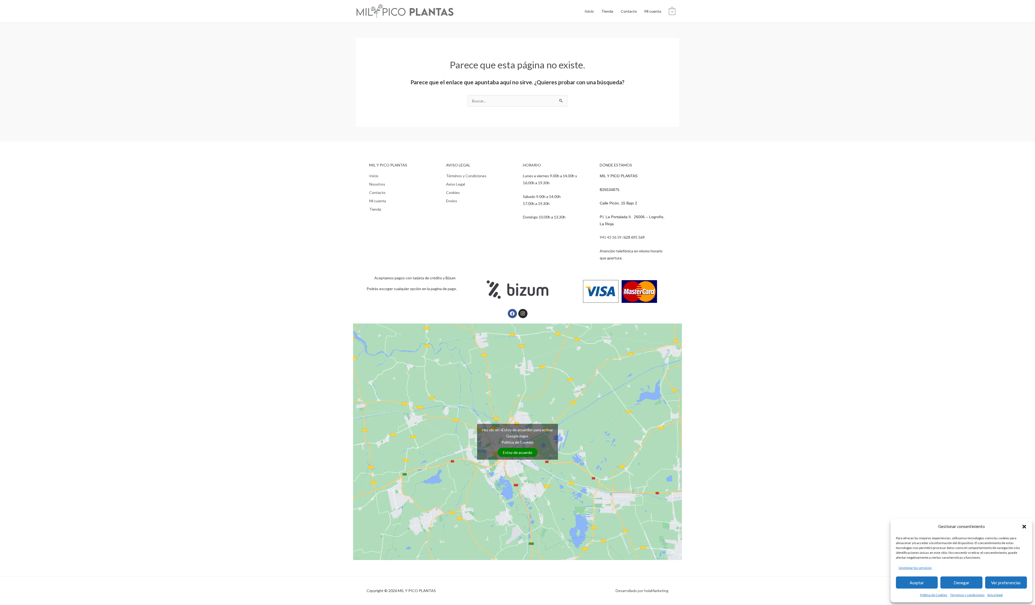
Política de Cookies (933, 595)
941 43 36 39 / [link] (612, 237)
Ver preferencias (1006, 582)
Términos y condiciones (967, 595)
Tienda (607, 11)
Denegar (962, 582)
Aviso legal (995, 595)
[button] (1024, 526)
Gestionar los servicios (915, 568)
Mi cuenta (652, 11)
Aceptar (917, 582)
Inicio (589, 11)
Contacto (629, 11)
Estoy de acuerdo (517, 452)
